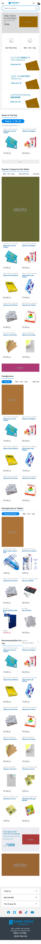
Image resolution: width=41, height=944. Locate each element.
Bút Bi (5, 549)
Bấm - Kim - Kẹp (8, 174)
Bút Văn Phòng (11, 549)
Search (36, 8)
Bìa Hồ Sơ (6, 608)
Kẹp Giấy (35, 578)
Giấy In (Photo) (7, 129)
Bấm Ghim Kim (24, 174)
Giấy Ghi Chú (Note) (28, 767)
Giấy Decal (6, 333)
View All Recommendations (28, 642)
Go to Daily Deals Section (10, 125)
